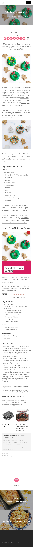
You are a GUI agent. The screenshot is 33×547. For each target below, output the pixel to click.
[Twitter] (8, 37)
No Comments (24, 16)
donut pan (25, 103)
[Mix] (20, 37)
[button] (28, 2)
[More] (23, 37)
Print (4, 294)
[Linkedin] (14, 37)
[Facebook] (5, 37)
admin (8, 16)
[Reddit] (11, 37)
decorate (27, 205)
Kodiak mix (24, 98)
